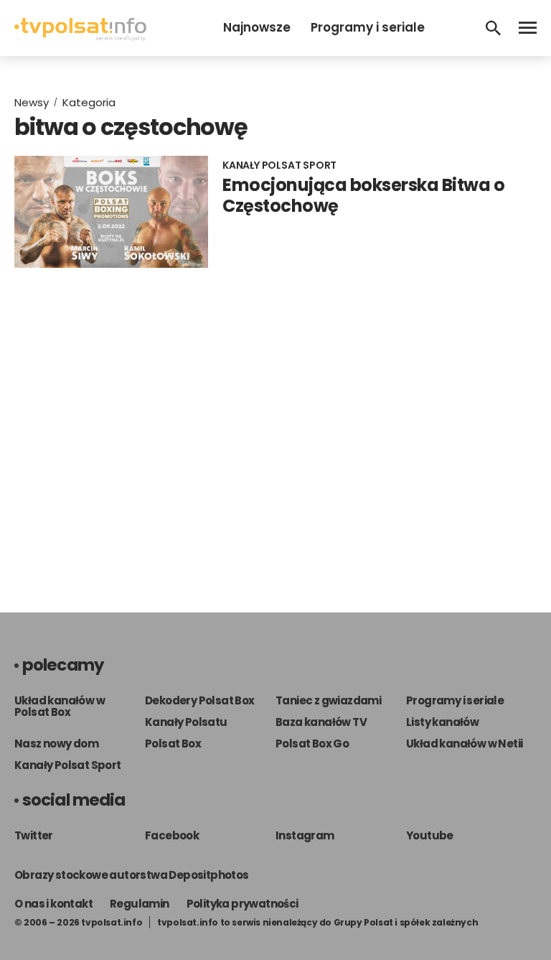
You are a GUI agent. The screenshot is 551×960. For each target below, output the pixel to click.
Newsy (31, 102)
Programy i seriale (368, 27)
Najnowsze (257, 27)
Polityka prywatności (242, 903)
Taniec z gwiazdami (328, 700)
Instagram (305, 835)
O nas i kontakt (53, 903)
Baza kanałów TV (321, 722)
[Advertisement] (275, 425)
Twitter (33, 835)
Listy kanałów (442, 722)
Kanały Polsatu (186, 722)
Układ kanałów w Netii (464, 743)
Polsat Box (173, 743)
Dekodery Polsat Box (200, 700)
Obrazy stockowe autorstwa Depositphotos (131, 874)
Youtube (429, 835)
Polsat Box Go (312, 743)
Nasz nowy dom (56, 743)
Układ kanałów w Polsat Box (59, 706)
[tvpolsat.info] (80, 37)
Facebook (172, 835)
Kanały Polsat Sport (67, 765)
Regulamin (139, 903)
